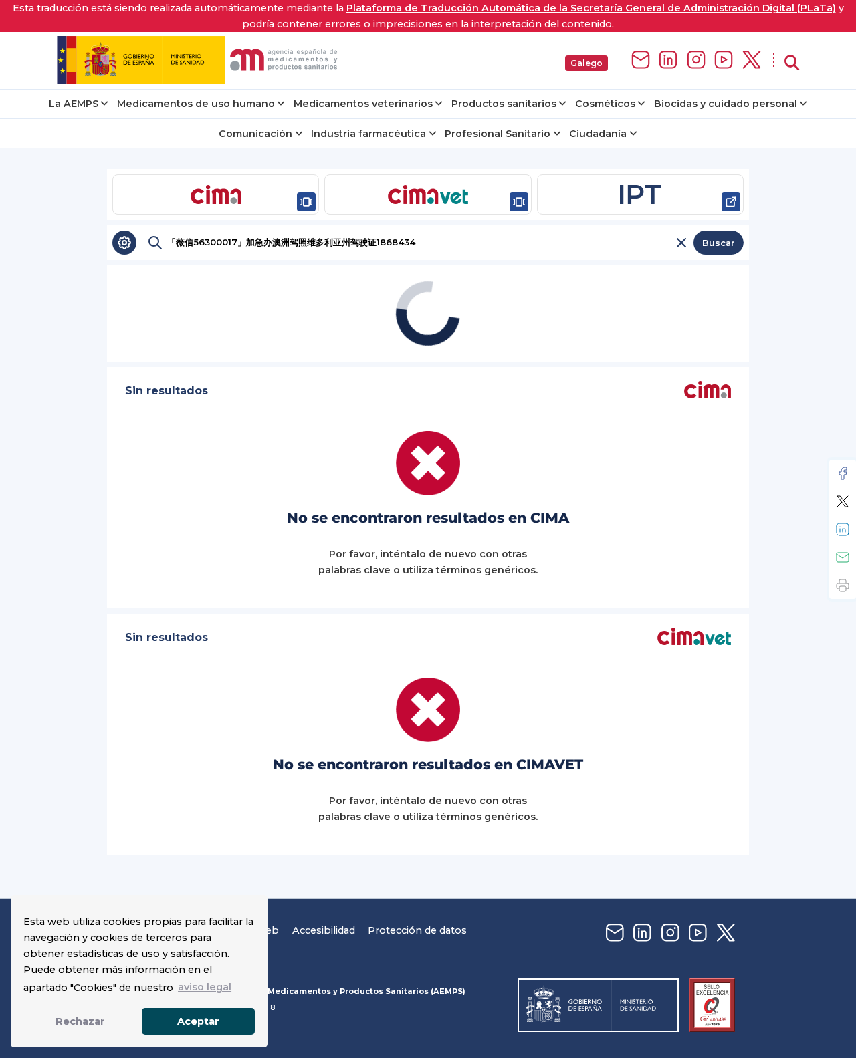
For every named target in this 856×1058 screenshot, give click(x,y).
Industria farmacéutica (368, 134)
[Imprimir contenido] (842, 585)
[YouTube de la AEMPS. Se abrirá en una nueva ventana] (723, 60)
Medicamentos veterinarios (363, 104)
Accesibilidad (323, 930)
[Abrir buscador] (791, 63)
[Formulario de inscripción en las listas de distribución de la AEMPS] (640, 60)
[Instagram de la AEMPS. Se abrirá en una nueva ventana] (696, 60)
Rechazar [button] (80, 1021)
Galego (586, 63)
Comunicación (255, 134)
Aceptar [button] (198, 1021)
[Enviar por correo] (842, 557)
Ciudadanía (598, 134)
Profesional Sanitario (497, 134)
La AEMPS (73, 104)
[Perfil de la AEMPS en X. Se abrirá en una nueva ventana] (751, 60)
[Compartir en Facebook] (842, 473)
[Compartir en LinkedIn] (842, 529)
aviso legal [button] (204, 987)
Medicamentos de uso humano (196, 104)
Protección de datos (417, 930)
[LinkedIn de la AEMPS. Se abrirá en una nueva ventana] (668, 60)
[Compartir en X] (842, 501)
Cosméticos (605, 104)
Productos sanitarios (503, 104)
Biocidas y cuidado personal (725, 104)
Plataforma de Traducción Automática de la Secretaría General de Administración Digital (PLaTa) (591, 8)
